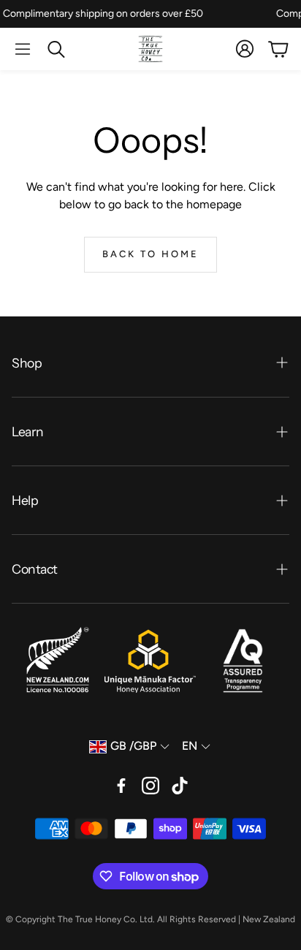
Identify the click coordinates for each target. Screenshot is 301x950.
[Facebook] (121, 785)
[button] (23, 49)
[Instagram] (150, 785)
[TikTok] (179, 785)
